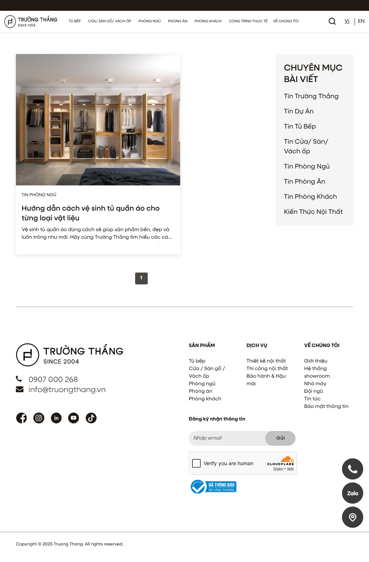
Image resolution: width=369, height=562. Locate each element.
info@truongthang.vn (67, 390)
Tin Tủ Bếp (300, 126)
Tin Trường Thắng (311, 96)
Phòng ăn (200, 391)
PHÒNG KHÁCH (208, 21)
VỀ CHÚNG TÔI (285, 21)
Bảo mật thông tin (326, 406)
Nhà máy (315, 384)
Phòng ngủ (202, 384)
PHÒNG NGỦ (149, 21)
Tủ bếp (197, 361)
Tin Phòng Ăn (304, 182)
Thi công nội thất (267, 369)
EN (361, 21)
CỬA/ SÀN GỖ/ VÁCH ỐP (109, 21)
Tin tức (312, 399)
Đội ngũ (313, 391)
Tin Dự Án (299, 111)
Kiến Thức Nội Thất (313, 212)
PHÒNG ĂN (177, 21)
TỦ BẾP (75, 21)
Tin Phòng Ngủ (307, 166)
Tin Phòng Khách (310, 197)
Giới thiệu (315, 361)
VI (346, 21)
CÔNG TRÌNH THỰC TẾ (248, 21)
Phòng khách (205, 399)
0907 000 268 (53, 380)
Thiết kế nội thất (266, 361)
